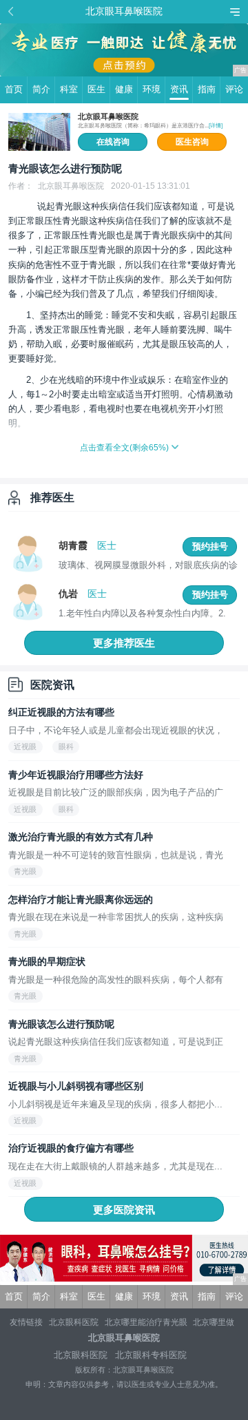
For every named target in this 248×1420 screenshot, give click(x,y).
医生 (96, 89)
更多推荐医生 (124, 643)
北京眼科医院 (74, 1322)
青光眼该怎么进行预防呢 (61, 1024)
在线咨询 (113, 142)
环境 (152, 89)
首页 (14, 89)
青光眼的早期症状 (46, 961)
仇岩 (68, 593)
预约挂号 (210, 546)
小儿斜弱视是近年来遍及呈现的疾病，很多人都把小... (115, 1104)
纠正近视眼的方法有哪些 (61, 712)
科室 (69, 89)
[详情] (216, 126)
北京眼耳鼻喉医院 (108, 116)
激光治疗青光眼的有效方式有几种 (80, 836)
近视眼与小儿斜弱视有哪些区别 (75, 1086)
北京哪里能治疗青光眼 (146, 1322)
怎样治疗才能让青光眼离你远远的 (80, 899)
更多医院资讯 (124, 1209)
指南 (207, 89)
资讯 (179, 89)
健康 (124, 89)
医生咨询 (192, 142)
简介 (41, 89)
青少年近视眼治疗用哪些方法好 (75, 774)
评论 (234, 89)
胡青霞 (73, 545)
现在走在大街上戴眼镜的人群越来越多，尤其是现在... (115, 1166)
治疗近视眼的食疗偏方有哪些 (71, 1147)
